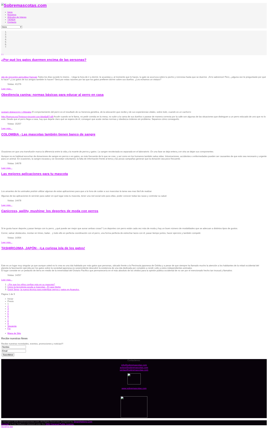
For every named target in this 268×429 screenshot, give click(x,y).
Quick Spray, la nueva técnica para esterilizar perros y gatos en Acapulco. (43, 289)
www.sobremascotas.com (134, 388)
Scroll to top (7, 426)
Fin (9, 328)
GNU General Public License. (60, 424)
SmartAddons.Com (83, 421)
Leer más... (6, 89)
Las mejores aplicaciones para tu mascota (34, 173)
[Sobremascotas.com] (24, 5)
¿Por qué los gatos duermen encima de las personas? (43, 59)
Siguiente (12, 326)
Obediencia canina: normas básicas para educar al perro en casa (52, 94)
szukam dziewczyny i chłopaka (16, 112)
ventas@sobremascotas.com (134, 370)
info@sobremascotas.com (134, 365)
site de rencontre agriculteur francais (19, 77)
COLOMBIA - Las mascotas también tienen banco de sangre (48, 134)
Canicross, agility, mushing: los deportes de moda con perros (49, 211)
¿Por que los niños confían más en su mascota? (31, 284)
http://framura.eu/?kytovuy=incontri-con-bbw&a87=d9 (27, 116)
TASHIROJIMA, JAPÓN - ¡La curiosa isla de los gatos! (43, 248)
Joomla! (5, 424)
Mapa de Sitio (14, 333)
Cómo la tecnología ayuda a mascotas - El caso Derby (34, 287)
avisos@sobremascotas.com (134, 367)
